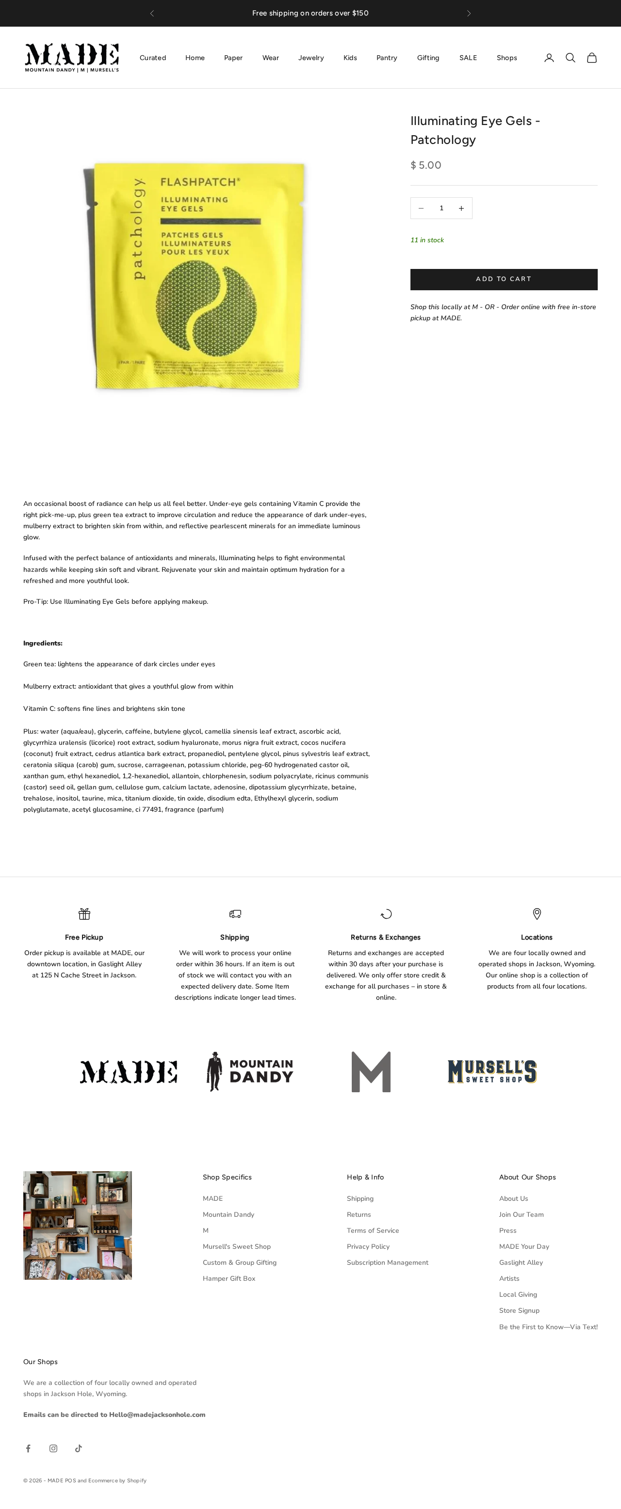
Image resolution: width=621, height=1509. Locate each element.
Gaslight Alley (521, 1262)
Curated (153, 57)
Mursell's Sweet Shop (237, 1246)
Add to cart (504, 279)
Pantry (387, 57)
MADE (213, 1198)
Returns (359, 1214)
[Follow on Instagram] (53, 1448)
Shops (507, 57)
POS (70, 1481)
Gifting (428, 57)
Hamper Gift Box (229, 1278)
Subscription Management (387, 1262)
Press (508, 1230)
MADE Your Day (524, 1246)
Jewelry (311, 57)
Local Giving (518, 1294)
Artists (509, 1278)
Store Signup (519, 1310)
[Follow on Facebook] (28, 1448)
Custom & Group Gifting (240, 1262)
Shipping (360, 1198)
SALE (468, 57)
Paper (233, 57)
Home (195, 57)
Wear (270, 57)
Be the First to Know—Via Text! (548, 1327)
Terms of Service (373, 1230)
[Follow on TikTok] (78, 1448)
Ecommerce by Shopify (117, 1481)
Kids (350, 57)
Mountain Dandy (228, 1214)
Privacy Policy (368, 1246)
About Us (513, 1198)
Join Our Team (521, 1214)
